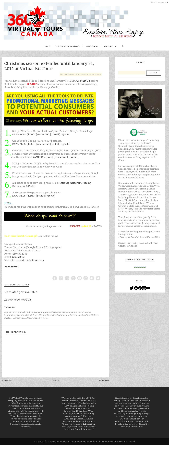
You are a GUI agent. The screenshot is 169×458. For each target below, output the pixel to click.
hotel (31, 134)
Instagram (75, 182)
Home (56, 380)
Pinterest (64, 182)
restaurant (43, 134)
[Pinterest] (140, 288)
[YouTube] (148, 288)
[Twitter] (132, 288)
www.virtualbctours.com (29, 260)
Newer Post (7, 380)
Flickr (31, 186)
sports (65, 134)
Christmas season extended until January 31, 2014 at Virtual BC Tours (49, 66)
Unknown (10, 307)
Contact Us (83, 80)
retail (55, 134)
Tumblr (86, 182)
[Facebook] (136, 288)
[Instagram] (144, 288)
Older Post (104, 380)
